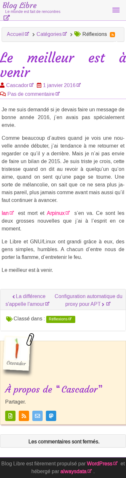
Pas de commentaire (31, 94)
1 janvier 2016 (59, 85)
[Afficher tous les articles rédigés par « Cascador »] (10, 416)
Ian (5, 213)
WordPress (99, 463)
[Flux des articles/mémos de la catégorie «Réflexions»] (112, 34)
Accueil (15, 34)
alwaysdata (73, 471)
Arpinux (56, 213)
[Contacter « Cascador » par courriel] (37, 416)
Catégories (49, 34)
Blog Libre (31, 7)
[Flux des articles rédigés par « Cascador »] (24, 416)
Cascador (17, 85)
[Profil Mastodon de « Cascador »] (51, 416)
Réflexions (58, 319)
